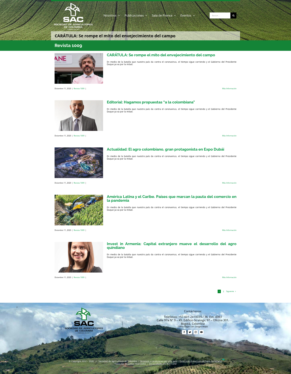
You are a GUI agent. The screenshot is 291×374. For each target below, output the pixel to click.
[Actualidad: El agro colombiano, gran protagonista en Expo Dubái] (79, 162)
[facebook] (184, 332)
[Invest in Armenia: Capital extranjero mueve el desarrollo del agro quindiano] (79, 257)
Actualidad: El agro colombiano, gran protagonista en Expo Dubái (165, 149)
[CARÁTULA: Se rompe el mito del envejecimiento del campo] (79, 68)
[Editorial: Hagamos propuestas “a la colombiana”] (79, 115)
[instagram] (196, 332)
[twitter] (190, 332)
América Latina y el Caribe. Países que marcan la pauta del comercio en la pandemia (171, 198)
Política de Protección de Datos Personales (200, 361)
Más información (229, 88)
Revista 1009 (79, 88)
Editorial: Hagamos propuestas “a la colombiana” (151, 102)
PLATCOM (172, 363)
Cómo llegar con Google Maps (193, 326)
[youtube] (201, 332)
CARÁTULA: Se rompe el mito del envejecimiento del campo (161, 55)
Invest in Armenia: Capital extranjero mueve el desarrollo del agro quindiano (171, 245)
